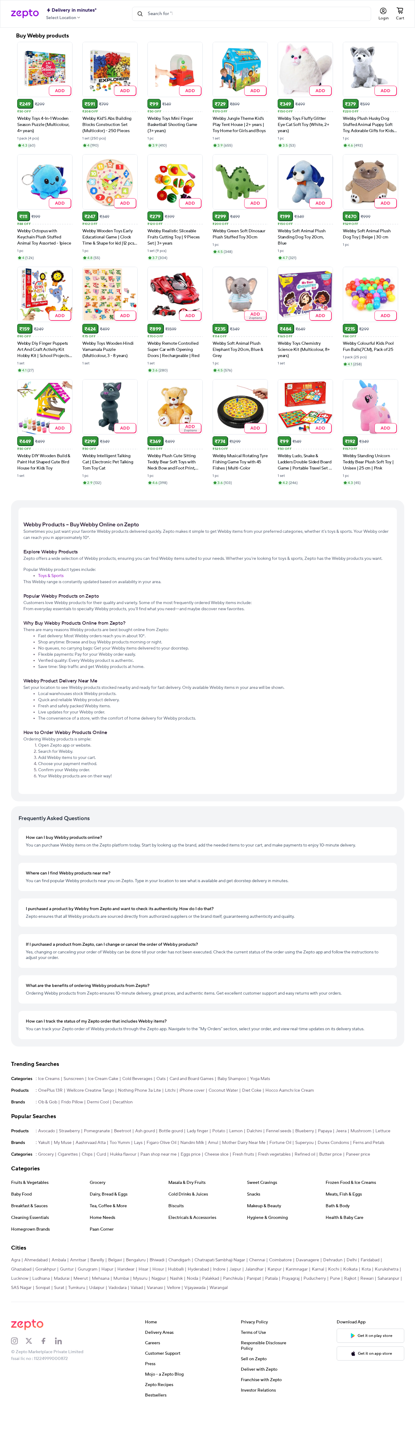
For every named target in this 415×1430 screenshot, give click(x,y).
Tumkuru (76, 1288)
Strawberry (69, 1131)
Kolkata (350, 1269)
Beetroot (122, 1131)
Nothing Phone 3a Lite (139, 1090)
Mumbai (121, 1278)
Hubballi (176, 1269)
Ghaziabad (21, 1269)
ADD (60, 90)
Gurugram (87, 1269)
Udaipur (96, 1288)
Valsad (137, 1288)
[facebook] (47, 1341)
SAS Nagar (21, 1288)
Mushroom (360, 1131)
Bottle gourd (171, 1131)
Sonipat (43, 1288)
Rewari (367, 1278)
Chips (87, 1154)
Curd (101, 1154)
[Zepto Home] (25, 13)
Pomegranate (97, 1131)
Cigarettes (68, 1154)
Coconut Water (223, 1090)
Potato (218, 1131)
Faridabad (370, 1260)
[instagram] (18, 1341)
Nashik (176, 1278)
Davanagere (307, 1260)
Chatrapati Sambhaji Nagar (219, 1260)
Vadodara (117, 1288)
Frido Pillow (72, 1102)
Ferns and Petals (368, 1142)
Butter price (330, 1154)
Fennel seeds (278, 1131)
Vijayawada (195, 1288)
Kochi (333, 1269)
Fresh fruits (243, 1154)
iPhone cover (192, 1090)
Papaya (325, 1131)
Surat (59, 1288)
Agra (15, 1260)
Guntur (67, 1269)
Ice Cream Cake (103, 1079)
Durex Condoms (333, 1142)
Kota (366, 1269)
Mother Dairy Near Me (243, 1142)
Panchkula (233, 1278)
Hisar (143, 1269)
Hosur (158, 1269)
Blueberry (304, 1131)
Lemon (236, 1131)
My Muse (63, 1142)
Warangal (218, 1288)
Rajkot (350, 1278)
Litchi (170, 1090)
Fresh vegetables (274, 1154)
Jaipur (235, 1269)
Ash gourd (145, 1131)
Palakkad (210, 1278)
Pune (335, 1278)
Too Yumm (120, 1142)
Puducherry (314, 1278)
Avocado (46, 1131)
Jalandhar (254, 1269)
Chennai (257, 1260)
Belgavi (115, 1260)
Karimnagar (297, 1269)
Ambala (59, 1260)
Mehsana (100, 1278)
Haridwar (126, 1269)
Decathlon (123, 1102)
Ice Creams (49, 1079)
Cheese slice (217, 1154)
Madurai (61, 1278)
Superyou (304, 1142)
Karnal (318, 1269)
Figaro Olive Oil (161, 1142)
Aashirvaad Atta (91, 1142)
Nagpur (158, 1278)
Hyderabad (198, 1269)
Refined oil (305, 1154)
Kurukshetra (386, 1269)
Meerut (80, 1278)
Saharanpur (388, 1278)
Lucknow (19, 1278)
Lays (138, 1142)
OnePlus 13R (50, 1090)
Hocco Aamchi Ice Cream (289, 1090)
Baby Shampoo (231, 1079)
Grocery (46, 1154)
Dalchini (254, 1131)
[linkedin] (62, 1341)
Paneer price (358, 1154)
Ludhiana (41, 1278)
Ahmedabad (36, 1260)
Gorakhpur (45, 1269)
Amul (213, 1142)
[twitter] (32, 1341)
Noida (192, 1278)
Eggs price (191, 1154)
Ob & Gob (47, 1102)
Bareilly (97, 1260)
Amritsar (78, 1260)
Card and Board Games (191, 1079)
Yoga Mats (260, 1079)
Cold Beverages (137, 1079)
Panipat (254, 1278)
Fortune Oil (280, 1142)
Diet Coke (251, 1090)
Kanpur (275, 1269)
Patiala (271, 1278)
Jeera (341, 1131)
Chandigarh (179, 1260)
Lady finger (197, 1131)
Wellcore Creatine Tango (90, 1090)
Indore (219, 1269)
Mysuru (140, 1278)
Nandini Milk (192, 1142)
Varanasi (155, 1288)
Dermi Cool (98, 1102)
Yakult (44, 1142)
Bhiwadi (157, 1260)
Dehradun (333, 1260)
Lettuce (382, 1131)
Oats (161, 1079)
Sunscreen (74, 1079)
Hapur (107, 1269)
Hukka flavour (123, 1154)
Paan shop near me (158, 1154)
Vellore (173, 1288)
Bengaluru (136, 1260)
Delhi (351, 1260)
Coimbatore (280, 1260)
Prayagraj (291, 1278)
